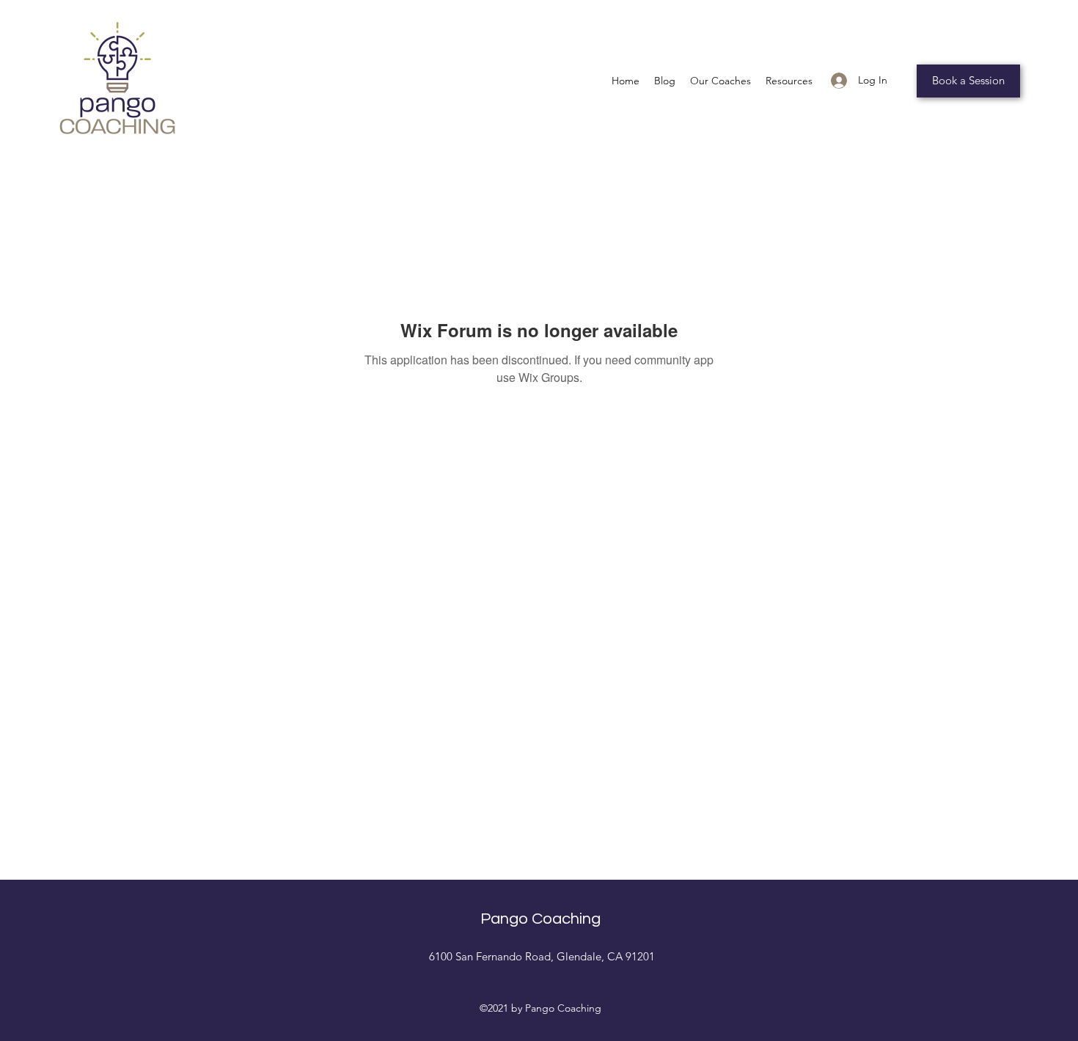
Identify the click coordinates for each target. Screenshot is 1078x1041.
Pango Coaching (540, 919)
